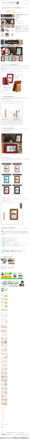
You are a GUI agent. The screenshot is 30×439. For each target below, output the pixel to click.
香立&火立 (2, 427)
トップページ (2, 11)
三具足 (2, 426)
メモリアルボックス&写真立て (8, 12)
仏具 (17, 5)
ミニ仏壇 (15, 5)
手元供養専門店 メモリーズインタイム (6, 434)
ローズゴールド (3, 416)
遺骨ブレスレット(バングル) (8, 5)
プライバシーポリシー (18, 432)
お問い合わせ (14, 432)
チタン (2, 420)
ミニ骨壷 (13, 5)
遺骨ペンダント (3, 5)
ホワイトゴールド (3, 415)
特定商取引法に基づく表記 (9, 432)
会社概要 (22, 432)
